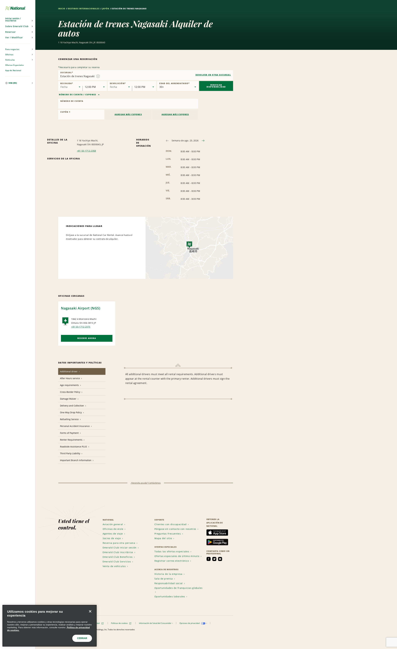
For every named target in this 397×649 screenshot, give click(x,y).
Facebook (208, 559)
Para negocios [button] (12, 49)
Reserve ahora (86, 338)
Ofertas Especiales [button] (14, 65)
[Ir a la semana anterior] (167, 140)
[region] (49, 626)
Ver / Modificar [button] (14, 37)
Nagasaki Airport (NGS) (80, 308)
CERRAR (82, 638)
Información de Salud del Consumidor (155, 623)
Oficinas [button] (9, 54)
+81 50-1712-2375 (80, 326)
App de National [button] (13, 70)
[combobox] (145, 75)
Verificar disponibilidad (216, 86)
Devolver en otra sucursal (213, 75)
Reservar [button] (10, 31)
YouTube (220, 559)
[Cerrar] (90, 611)
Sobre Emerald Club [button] (16, 26)
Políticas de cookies (119, 623)
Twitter (214, 559)
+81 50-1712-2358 (86, 150)
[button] (17, 20)
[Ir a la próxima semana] (203, 140)
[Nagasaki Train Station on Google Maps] (189, 248)
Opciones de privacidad (189, 623)
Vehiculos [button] (10, 60)
